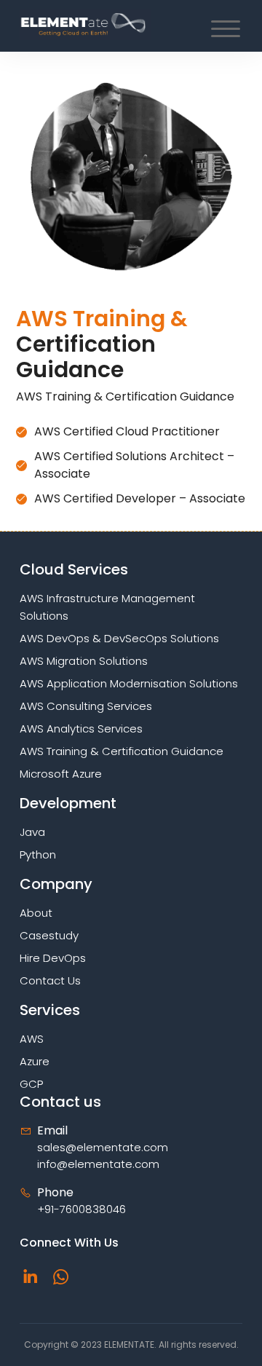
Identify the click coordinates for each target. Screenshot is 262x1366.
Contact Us (50, 980)
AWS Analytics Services (81, 728)
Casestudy (49, 935)
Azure (34, 1061)
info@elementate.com (98, 1164)
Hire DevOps (53, 958)
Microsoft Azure (61, 773)
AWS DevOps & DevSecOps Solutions (119, 638)
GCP (31, 1083)
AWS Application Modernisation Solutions (129, 683)
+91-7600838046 (81, 1209)
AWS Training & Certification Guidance (121, 751)
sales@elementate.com (102, 1147)
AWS (32, 1038)
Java (32, 832)
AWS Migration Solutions (84, 660)
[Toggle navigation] (222, 31)
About (36, 912)
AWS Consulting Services (86, 706)
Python (38, 854)
